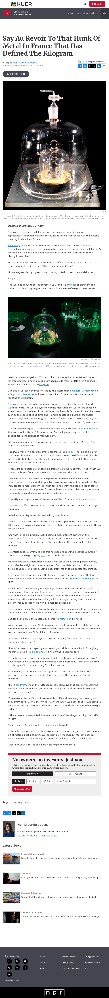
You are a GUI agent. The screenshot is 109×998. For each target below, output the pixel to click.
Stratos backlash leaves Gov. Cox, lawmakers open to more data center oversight (60, 916)
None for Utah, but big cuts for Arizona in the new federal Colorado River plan (59, 858)
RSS (86, 969)
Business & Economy (31, 893)
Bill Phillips (14, 245)
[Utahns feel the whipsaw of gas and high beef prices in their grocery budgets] (11, 897)
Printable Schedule (92, 963)
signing (93, 458)
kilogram (44, 384)
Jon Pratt (21, 684)
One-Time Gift (75, 774)
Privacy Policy (68, 963)
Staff (42, 969)
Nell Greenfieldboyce (25, 62)
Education (26, 873)
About (42, 957)
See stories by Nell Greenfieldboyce (37, 835)
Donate (98, 4)
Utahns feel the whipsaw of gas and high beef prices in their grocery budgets (59, 897)
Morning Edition (21, 802)
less (43, 555)
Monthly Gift (32, 774)
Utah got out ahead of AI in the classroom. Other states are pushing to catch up (59, 877)
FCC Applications (91, 957)
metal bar (65, 618)
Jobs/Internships (69, 957)
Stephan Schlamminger (82, 578)
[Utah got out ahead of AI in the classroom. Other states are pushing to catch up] (11, 878)
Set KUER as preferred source (92, 62)
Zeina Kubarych (86, 428)
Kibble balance (36, 651)
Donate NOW (23, 789)
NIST (72, 451)
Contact (43, 963)
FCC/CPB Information (71, 969)
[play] (7, 13)
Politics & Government (32, 912)
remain (44, 725)
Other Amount (63, 781)
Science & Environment (32, 854)
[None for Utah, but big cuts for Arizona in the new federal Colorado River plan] (11, 858)
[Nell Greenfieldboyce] (9, 829)
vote (15, 404)
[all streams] (105, 13)
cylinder (71, 284)
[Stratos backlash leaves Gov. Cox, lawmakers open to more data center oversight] (11, 917)
